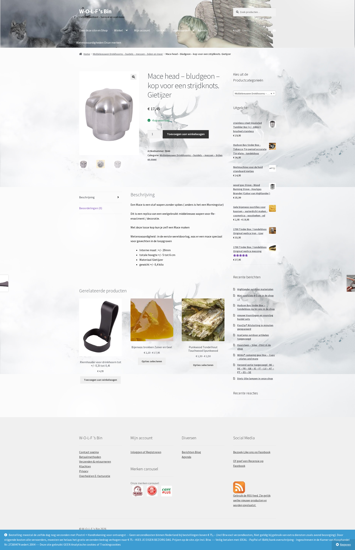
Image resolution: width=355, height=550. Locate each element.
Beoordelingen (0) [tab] (90, 208)
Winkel (118, 30)
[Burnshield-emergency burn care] (137, 491)
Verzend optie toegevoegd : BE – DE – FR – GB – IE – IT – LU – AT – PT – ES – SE (255, 368)
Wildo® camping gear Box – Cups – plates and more (256, 356)
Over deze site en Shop (93, 30)
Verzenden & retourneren (95, 461)
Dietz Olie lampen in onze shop (255, 378)
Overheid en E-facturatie (94, 476)
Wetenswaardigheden (90, 42)
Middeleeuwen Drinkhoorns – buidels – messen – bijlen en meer (128, 54)
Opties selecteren (152, 361)
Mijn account (142, 30)
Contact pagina (89, 452)
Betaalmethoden (90, 457)
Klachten (85, 466)
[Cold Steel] (166, 491)
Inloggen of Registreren (146, 452)
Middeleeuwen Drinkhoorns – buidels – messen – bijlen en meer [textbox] (255, 93)
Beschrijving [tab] (87, 197)
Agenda (202, 30)
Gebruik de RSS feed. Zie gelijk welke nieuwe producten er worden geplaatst (252, 500)
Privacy (83, 471)
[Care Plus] (152, 491)
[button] (133, 77)
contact (162, 30)
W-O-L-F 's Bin (95, 11)
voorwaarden (181, 30)
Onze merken (112, 42)
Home (87, 54)
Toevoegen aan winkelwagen (186, 134)
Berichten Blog (191, 452)
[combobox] (254, 93)
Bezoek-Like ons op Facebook (251, 452)
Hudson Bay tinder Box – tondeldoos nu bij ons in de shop (256, 307)
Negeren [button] (345, 544)
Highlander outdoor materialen (255, 289)
